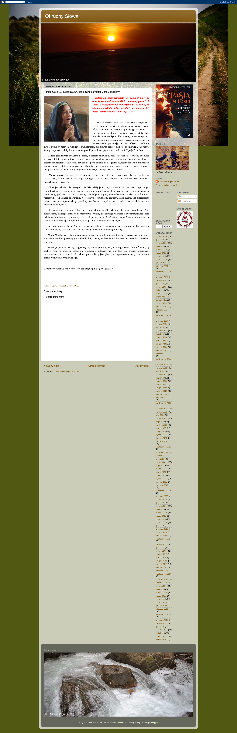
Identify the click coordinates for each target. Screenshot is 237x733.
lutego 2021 (161, 475)
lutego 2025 (161, 300)
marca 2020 (161, 516)
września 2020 (162, 496)
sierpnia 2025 (161, 280)
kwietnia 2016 (161, 593)
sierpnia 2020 (161, 499)
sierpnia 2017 (161, 544)
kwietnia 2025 (161, 294)
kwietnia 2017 (161, 554)
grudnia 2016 (161, 567)
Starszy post (142, 365)
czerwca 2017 (162, 551)
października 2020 (163, 491)
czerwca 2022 (162, 418)
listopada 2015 (162, 609)
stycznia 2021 (161, 479)
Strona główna (96, 365)
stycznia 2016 (161, 602)
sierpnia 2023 (161, 368)
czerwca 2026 (162, 243)
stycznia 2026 (161, 260)
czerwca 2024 (162, 331)
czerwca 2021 (162, 462)
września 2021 (162, 452)
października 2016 (163, 574)
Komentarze (185, 201)
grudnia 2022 (161, 394)
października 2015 (163, 614)
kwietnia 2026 (161, 250)
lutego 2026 (161, 256)
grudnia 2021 (161, 438)
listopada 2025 (162, 266)
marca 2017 (161, 558)
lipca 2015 (160, 626)
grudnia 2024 (161, 307)
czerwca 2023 (162, 375)
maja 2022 (160, 422)
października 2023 (163, 359)
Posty (182, 196)
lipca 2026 (160, 240)
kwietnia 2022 (161, 425)
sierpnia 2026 (161, 236)
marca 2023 (161, 384)
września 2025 (162, 277)
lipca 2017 (160, 548)
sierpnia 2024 (161, 324)
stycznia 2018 (161, 532)
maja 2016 (160, 589)
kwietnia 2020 (161, 513)
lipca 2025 (160, 284)
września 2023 (162, 365)
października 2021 (163, 447)
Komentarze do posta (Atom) (67, 371)
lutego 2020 (161, 519)
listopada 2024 (162, 310)
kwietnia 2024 (161, 337)
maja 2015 (160, 633)
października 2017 (163, 539)
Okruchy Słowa (61, 16)
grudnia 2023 (161, 350)
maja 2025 (160, 290)
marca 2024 (161, 341)
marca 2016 (161, 596)
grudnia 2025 (161, 263)
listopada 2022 (162, 398)
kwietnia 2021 (161, 469)
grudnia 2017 (161, 536)
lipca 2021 (160, 459)
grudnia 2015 (161, 606)
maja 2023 (160, 378)
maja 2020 (160, 509)
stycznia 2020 (161, 523)
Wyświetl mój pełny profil (166, 185)
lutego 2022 (161, 431)
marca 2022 (161, 428)
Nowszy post (51, 365)
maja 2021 (160, 465)
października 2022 (163, 403)
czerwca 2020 (162, 506)
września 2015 (162, 620)
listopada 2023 (162, 354)
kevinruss (122, 723)
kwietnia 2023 (161, 381)
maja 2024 (160, 334)
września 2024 (162, 321)
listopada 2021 (162, 441)
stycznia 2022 (161, 435)
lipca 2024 (160, 327)
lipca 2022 (160, 415)
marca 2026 (161, 253)
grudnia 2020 (161, 482)
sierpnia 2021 (161, 456)
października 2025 (163, 272)
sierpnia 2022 (161, 412)
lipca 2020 (160, 503)
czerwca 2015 (162, 630)
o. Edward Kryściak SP (168, 181)
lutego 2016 (161, 599)
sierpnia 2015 (161, 623)
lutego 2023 (161, 388)
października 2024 (163, 315)
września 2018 (162, 529)
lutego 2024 (161, 344)
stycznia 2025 (161, 303)
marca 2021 (161, 472)
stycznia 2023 (161, 391)
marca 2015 (161, 640)
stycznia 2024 (161, 347)
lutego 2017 (161, 561)
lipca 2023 (160, 371)
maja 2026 (160, 246)
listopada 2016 (162, 571)
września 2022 (162, 409)
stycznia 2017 (161, 564)
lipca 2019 (160, 526)
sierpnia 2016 (161, 583)
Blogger (154, 723)
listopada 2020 (162, 485)
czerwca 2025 (162, 287)
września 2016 (162, 579)
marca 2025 (161, 297)
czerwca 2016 (162, 586)
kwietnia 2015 (161, 636)
